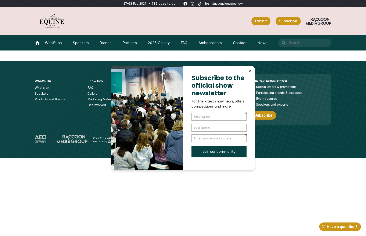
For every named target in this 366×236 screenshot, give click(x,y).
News (262, 43)
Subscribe (237, 21)
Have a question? (342, 227)
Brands (105, 43)
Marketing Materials (101, 99)
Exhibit (261, 21)
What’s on (53, 43)
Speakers (81, 43)
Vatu (111, 141)
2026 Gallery (159, 43)
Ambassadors (210, 43)
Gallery (92, 93)
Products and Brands (50, 99)
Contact (240, 43)
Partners (130, 43)
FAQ (184, 43)
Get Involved (96, 105)
